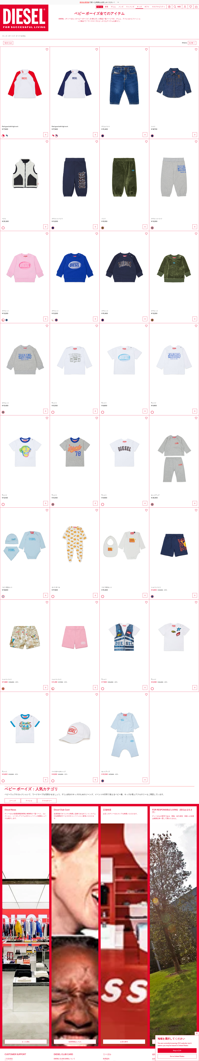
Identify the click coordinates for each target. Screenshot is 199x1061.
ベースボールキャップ (59, 771)
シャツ (153, 126)
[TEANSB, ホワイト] (124, 452)
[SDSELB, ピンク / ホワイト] (25, 268)
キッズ (4, 36)
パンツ (103, 218)
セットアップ (155, 495)
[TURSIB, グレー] (75, 452)
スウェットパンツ (57, 218)
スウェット (5, 311)
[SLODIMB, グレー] (25, 360)
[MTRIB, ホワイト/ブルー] (75, 84)
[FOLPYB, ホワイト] (75, 729)
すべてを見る (21, 36)
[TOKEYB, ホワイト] (25, 452)
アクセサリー (47, 801)
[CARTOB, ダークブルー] (174, 84)
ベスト (4, 218)
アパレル (29, 801)
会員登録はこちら (75, 1042)
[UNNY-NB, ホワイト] (75, 545)
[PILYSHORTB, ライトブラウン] (25, 637)
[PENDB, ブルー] (174, 545)
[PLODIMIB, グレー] (174, 176)
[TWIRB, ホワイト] (25, 729)
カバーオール (56, 587)
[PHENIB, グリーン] (124, 176)
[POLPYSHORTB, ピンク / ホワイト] (75, 637)
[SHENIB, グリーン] (174, 268)
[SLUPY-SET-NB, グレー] (174, 452)
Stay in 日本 (177, 1050)
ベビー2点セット (106, 587)
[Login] (185, 7)
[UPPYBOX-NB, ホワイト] (124, 545)
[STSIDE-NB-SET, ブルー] (124, 729)
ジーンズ (12, 801)
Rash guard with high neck (10, 126)
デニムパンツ (105, 126)
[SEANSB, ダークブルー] (124, 268)
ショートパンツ (156, 587)
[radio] (3, 136)
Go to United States (177, 1056)
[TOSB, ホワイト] (174, 637)
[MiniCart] (196, 7)
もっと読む (26, 1042)
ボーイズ (11, 36)
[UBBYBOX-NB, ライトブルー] (25, 545)
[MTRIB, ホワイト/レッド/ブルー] (25, 84)
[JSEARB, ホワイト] (25, 176)
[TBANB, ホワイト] (75, 360)
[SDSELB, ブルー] (75, 268)
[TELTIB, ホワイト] (124, 637)
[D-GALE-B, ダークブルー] (124, 84)
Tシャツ (54, 403)
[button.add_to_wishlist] (47, 49)
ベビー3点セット (7, 587)
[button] (99, 2)
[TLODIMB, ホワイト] (174, 360)
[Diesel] (24, 18)
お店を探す (124, 1042)
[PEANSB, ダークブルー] (75, 176)
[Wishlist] (190, 7)
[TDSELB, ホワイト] (124, 360)
